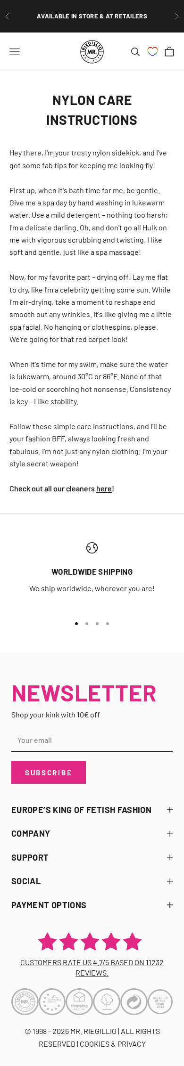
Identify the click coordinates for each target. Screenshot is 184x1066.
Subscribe (48, 772)
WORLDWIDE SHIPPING (92, 571)
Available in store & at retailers (92, 16)
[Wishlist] (153, 52)
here (104, 488)
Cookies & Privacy (113, 1043)
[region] (92, 574)
